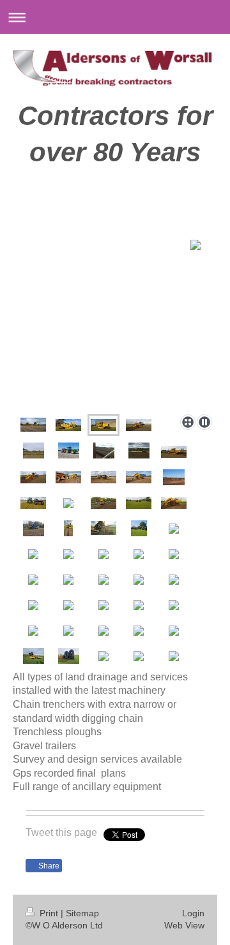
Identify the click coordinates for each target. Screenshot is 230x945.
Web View (184, 925)
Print (49, 913)
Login (193, 913)
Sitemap (82, 913)
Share (47, 865)
